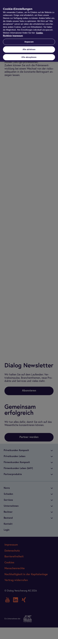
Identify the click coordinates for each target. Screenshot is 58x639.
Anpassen (29, 42)
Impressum (17, 36)
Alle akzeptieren (28, 57)
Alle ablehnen (29, 49)
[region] (29, 31)
